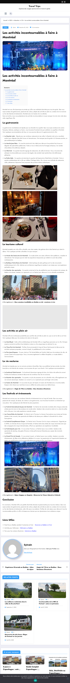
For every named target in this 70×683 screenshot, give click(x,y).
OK (35, 680)
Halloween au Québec (26, 528)
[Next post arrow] (66, 567)
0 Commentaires (35, 27)
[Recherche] (10, 13)
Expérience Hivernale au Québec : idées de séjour (19, 568)
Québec (5, 27)
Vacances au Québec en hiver (43, 525)
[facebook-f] (62, 2)
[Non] (68, 678)
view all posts (28, 552)
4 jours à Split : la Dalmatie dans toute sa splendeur (60, 668)
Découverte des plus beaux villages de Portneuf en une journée (16, 635)
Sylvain (14, 27)
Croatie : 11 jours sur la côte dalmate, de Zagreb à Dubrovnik (37, 669)
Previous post (30, 564)
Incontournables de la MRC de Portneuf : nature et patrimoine (49, 603)
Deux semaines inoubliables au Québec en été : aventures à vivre (35, 302)
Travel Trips (34, 6)
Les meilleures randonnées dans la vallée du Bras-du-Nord (15, 603)
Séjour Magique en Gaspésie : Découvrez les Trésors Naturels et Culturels (37, 495)
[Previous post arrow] (3, 567)
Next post (39, 564)
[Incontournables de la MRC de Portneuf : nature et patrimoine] (52, 590)
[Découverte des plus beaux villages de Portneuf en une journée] (18, 623)
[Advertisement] (35, 317)
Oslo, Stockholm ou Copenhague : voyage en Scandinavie (13, 671)
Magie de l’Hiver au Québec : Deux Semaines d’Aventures (32, 389)
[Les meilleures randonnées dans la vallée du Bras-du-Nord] (18, 590)
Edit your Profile (51, 549)
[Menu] (6, 14)
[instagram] (65, 2)
